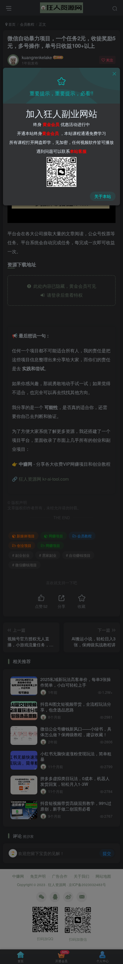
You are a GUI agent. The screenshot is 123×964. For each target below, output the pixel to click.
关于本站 (102, 196)
